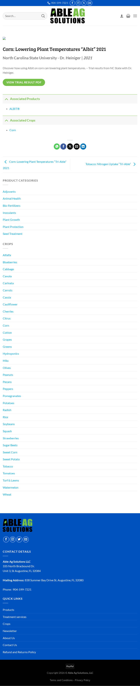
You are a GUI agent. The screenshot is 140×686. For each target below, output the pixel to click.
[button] (128, 16)
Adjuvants (9, 191)
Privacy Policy (82, 680)
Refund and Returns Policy (19, 652)
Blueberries (10, 262)
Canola (7, 276)
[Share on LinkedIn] (83, 146)
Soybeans (9, 424)
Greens (7, 346)
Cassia (7, 297)
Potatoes (8, 403)
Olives (7, 367)
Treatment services (14, 616)
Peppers (8, 388)
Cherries (8, 311)
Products (8, 609)
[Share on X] (70, 146)
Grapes (7, 339)
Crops (6, 623)
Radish (7, 410)
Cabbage (8, 269)
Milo (6, 360)
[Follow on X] (84, 3)
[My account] (122, 16)
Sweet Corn (10, 452)
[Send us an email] (89, 3)
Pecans (7, 382)
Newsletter (10, 631)
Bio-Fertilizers (11, 205)
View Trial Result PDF (24, 82)
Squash (7, 431)
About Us (9, 638)
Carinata (8, 283)
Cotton (7, 332)
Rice (5, 417)
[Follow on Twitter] (19, 539)
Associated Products (25, 99)
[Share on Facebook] (63, 146)
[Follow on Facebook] (72, 3)
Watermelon (10, 487)
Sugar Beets (10, 445)
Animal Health (12, 198)
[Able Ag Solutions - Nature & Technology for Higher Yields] (67, 16)
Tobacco (8, 466)
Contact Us (10, 645)
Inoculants (9, 212)
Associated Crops (22, 120)
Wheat (7, 494)
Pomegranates (12, 396)
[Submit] (43, 15)
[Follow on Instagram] (78, 3)
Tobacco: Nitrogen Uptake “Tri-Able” (108, 164)
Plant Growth (11, 219)
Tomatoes (9, 473)
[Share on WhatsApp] (57, 146)
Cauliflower (10, 304)
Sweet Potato (11, 459)
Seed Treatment (12, 233)
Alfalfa (7, 255)
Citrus (7, 318)
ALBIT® (14, 108)
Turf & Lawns (11, 480)
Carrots (7, 290)
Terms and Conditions (61, 680)
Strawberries (11, 438)
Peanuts (8, 374)
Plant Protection (13, 226)
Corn (6, 325)
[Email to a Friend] (77, 146)
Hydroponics (11, 353)
